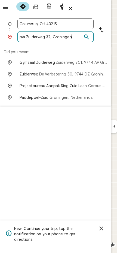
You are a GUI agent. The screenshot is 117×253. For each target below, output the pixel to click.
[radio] (22, 6)
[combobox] (55, 23)
